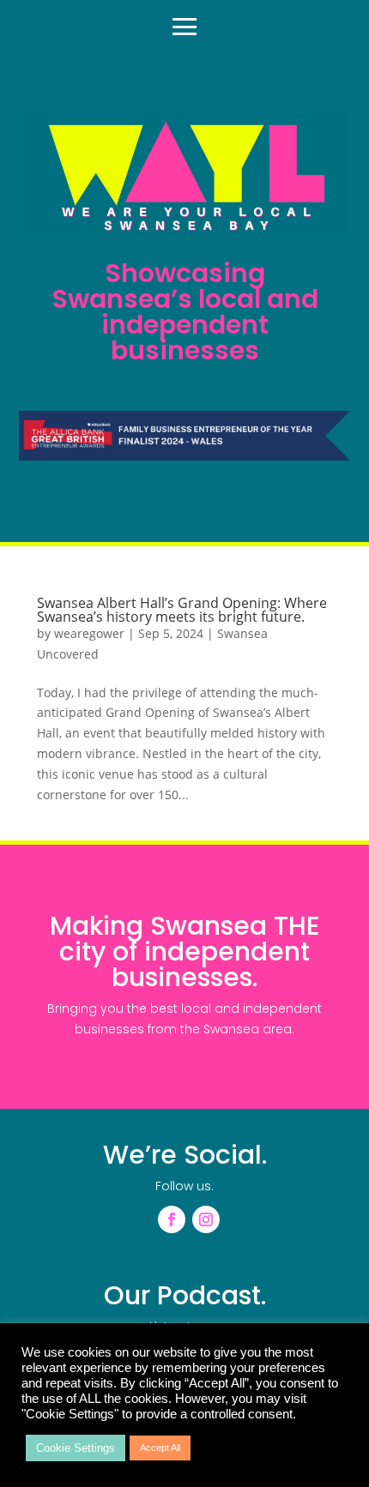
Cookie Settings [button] (75, 1448)
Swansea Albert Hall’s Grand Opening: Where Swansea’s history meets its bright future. (182, 609)
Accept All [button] (160, 1447)
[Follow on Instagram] (206, 1219)
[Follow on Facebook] (171, 1219)
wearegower (89, 633)
